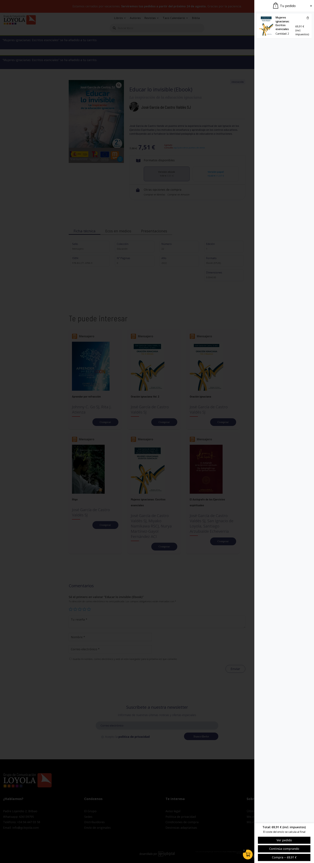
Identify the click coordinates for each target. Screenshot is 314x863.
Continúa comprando (284, 849)
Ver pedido (284, 840)
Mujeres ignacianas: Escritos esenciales (282, 23)
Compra (284, 857)
